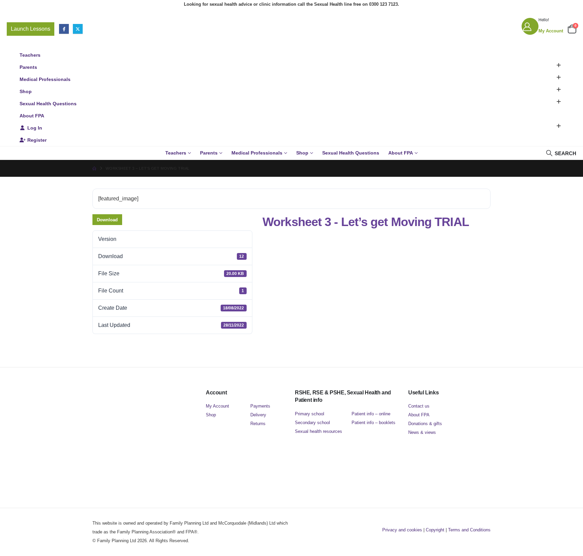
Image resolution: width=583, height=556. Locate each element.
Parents (28, 67)
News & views (422, 432)
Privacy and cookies (402, 529)
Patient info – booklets (373, 422)
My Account (217, 406)
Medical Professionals (45, 79)
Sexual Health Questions (48, 103)
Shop (26, 91)
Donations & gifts (425, 423)
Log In (34, 128)
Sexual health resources (318, 431)
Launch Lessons (30, 29)
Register (37, 140)
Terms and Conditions (469, 529)
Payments (260, 406)
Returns (258, 423)
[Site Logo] (291, 28)
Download (107, 219)
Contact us (418, 406)
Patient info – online (371, 413)
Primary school (309, 413)
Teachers (30, 55)
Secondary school (312, 422)
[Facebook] (64, 29)
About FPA (32, 115)
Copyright (435, 529)
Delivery (258, 414)
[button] (559, 65)
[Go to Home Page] (94, 168)
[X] (78, 29)
